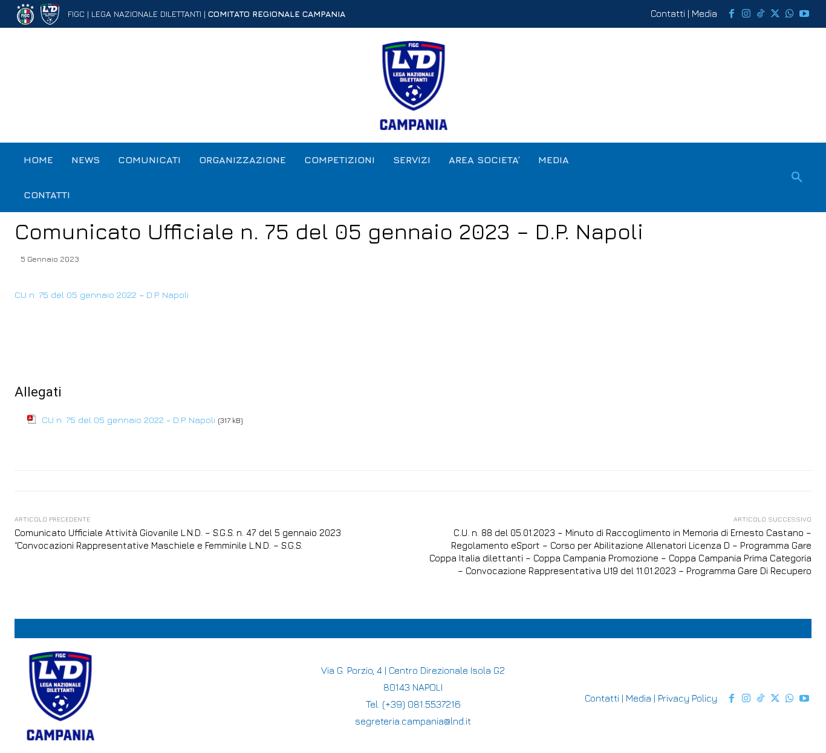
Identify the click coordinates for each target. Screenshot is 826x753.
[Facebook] (731, 14)
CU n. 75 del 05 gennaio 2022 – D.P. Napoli (102, 294)
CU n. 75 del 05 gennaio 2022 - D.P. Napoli (128, 420)
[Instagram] (746, 14)
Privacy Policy (687, 698)
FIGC (76, 13)
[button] (796, 177)
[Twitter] (775, 14)
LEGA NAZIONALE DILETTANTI (146, 13)
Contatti (668, 13)
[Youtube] (804, 14)
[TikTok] (760, 14)
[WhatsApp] (789, 14)
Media (704, 13)
